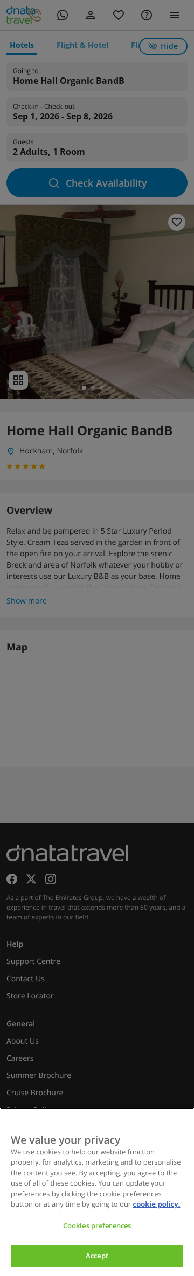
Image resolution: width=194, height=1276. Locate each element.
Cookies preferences (97, 1225)
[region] (97, 1192)
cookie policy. (157, 1204)
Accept (97, 1255)
